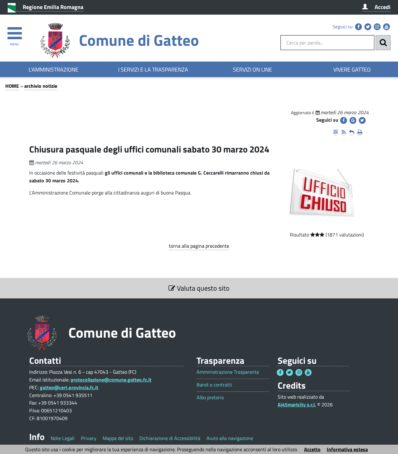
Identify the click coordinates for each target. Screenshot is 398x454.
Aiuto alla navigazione (229, 438)
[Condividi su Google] (352, 120)
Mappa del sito (118, 438)
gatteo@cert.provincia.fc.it (69, 387)
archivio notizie (40, 86)
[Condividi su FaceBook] (343, 120)
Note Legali (63, 438)
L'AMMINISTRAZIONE (53, 69)
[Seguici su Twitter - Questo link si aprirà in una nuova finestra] (367, 26)
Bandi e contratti (214, 385)
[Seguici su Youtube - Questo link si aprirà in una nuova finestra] (386, 26)
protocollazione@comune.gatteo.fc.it (111, 379)
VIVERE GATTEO (352, 69)
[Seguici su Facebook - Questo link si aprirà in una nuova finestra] (358, 26)
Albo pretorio (210, 397)
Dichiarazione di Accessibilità (169, 438)
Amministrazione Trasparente (228, 372)
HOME (12, 86)
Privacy (88, 438)
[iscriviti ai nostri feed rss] (343, 132)
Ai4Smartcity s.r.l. (297, 404)
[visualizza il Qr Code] (335, 132)
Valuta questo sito (202, 288)
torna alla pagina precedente (199, 246)
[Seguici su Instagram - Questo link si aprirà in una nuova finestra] (377, 26)
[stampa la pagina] (359, 132)
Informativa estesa (347, 449)
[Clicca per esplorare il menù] (14, 30)
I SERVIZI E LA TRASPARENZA (153, 69)
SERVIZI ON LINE (252, 69)
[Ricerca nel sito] (383, 42)
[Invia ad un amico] (351, 132)
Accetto (312, 449)
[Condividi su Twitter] (362, 120)
